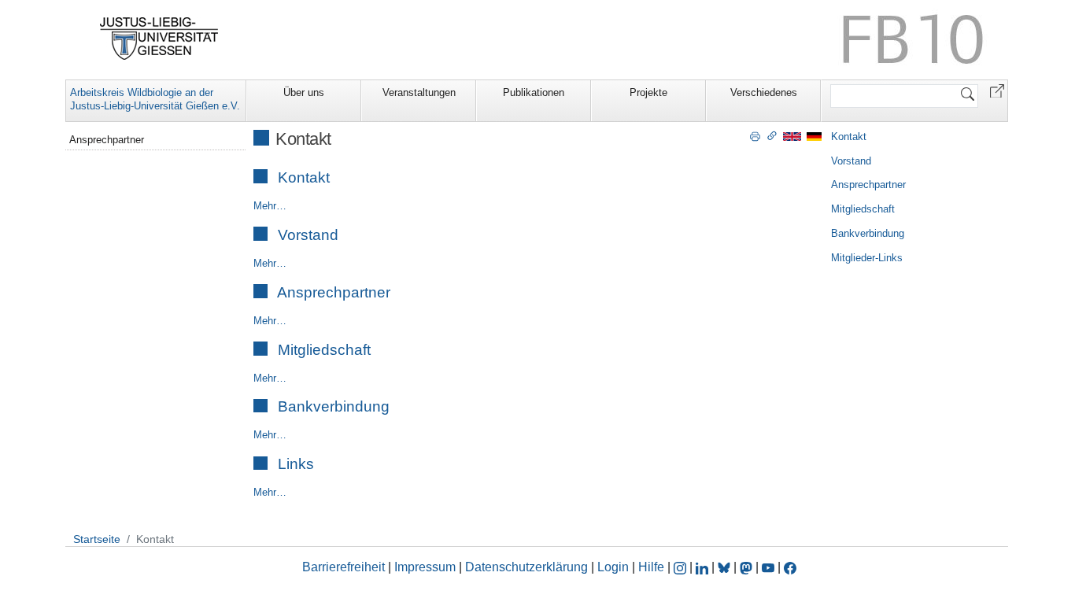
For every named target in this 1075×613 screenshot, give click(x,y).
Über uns (303, 92)
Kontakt (304, 177)
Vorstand (308, 235)
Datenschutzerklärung (526, 567)
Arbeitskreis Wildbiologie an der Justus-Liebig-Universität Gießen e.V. (155, 99)
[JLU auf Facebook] (790, 567)
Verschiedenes (763, 92)
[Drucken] (755, 135)
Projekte (648, 92)
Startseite (96, 539)
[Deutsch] (814, 136)
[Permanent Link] (772, 135)
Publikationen (533, 92)
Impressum (425, 567)
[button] (997, 90)
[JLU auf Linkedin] (703, 567)
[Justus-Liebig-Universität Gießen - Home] (159, 38)
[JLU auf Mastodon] (747, 567)
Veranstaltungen (419, 92)
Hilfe (651, 567)
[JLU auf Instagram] (681, 567)
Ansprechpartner (333, 292)
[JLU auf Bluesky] (725, 567)
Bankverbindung (334, 406)
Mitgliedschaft (324, 350)
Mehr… (269, 206)
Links (296, 464)
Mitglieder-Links (867, 258)
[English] (792, 136)
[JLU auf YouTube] (768, 567)
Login (614, 567)
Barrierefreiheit (343, 567)
